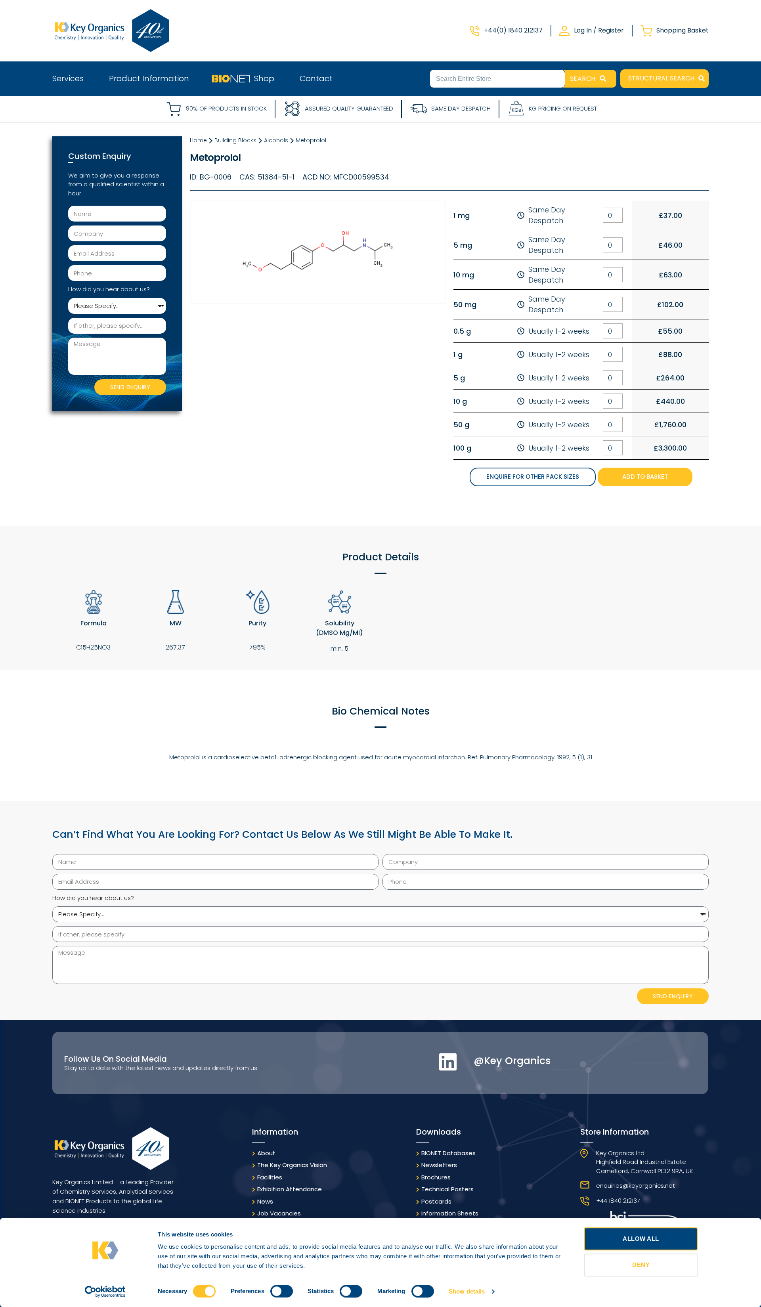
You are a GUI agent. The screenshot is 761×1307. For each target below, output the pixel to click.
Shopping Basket (682, 30)
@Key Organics (512, 1061)
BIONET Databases (448, 1153)
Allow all (641, 1238)
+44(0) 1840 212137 (513, 30)
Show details (467, 1291)
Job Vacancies (279, 1213)
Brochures (436, 1177)
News (265, 1201)
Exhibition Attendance (289, 1189)
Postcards (436, 1201)
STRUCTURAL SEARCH (661, 78)
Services (68, 78)
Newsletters (439, 1165)
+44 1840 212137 (618, 1200)
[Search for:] (497, 78)
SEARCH (583, 78)
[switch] (281, 1291)
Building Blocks (235, 140)
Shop (264, 78)
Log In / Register (599, 30)
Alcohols (276, 140)
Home (198, 140)
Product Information (149, 78)
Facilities (269, 1177)
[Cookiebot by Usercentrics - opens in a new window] (105, 1291)
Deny (641, 1264)
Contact (316, 78)
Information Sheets (449, 1213)
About (266, 1153)
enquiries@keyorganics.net (635, 1185)
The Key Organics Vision (292, 1165)
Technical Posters (447, 1189)
